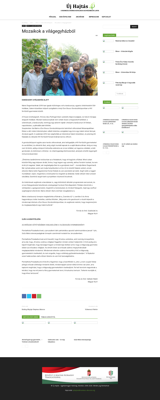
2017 (31, 23)
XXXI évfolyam (65, 17)
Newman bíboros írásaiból (124, 41)
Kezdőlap (25, 23)
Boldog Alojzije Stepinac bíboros (33, 309)
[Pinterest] (34, 296)
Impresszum (94, 17)
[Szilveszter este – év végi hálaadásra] (60, 330)
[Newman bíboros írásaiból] (108, 43)
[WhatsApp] (39, 296)
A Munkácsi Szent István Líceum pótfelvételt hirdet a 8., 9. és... (111, 121)
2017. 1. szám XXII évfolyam (43, 23)
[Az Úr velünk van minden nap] (130, 136)
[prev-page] (23, 346)
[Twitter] (29, 296)
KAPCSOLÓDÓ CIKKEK (30, 317)
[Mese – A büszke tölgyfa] (108, 54)
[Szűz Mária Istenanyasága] (86, 330)
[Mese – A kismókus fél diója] (108, 75)
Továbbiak (120, 94)
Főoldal (52, 17)
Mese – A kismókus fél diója (125, 72)
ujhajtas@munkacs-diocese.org (84, 390)
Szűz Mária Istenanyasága (82, 340)
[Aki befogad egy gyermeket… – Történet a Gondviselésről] (34, 330)
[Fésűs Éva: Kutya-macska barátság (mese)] (108, 64)
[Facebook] (24, 296)
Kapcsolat (106, 17)
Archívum (80, 17)
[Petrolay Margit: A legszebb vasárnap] (108, 85)
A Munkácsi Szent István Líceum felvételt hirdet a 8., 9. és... (111, 146)
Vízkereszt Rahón (91, 309)
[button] (135, 17)
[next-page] (26, 346)
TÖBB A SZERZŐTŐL (48, 317)
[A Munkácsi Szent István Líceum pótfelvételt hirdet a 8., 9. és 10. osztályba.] (111, 112)
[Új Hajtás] (80, 7)
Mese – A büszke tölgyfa (124, 51)
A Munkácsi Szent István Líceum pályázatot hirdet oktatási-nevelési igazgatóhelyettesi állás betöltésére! (130, 123)
